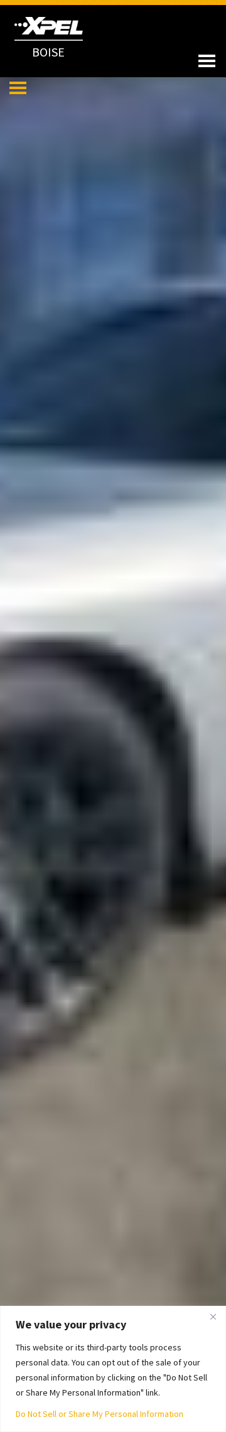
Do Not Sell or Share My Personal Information (99, 1413)
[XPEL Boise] (48, 26)
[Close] (212, 1316)
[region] (113, 1369)
